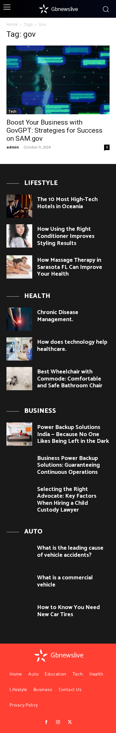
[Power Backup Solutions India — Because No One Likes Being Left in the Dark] (19, 434)
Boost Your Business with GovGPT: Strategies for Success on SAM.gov (54, 130)
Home (12, 24)
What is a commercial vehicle (65, 581)
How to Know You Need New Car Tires (68, 611)
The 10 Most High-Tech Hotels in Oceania (67, 203)
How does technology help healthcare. (72, 345)
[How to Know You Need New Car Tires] (19, 614)
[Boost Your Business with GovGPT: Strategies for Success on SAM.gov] (58, 80)
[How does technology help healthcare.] (19, 349)
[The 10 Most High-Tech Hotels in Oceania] (19, 206)
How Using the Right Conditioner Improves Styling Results (65, 236)
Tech (12, 111)
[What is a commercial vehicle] (19, 584)
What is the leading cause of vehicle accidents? (70, 551)
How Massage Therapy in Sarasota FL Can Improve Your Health (69, 267)
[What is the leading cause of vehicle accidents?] (19, 554)
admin (12, 147)
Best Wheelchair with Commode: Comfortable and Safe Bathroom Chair (69, 379)
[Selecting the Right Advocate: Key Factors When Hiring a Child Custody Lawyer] (19, 496)
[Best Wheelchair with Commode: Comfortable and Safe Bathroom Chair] (19, 378)
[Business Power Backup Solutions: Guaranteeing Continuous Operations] (19, 465)
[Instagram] (58, 722)
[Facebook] (46, 722)
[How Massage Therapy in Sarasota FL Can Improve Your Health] (19, 267)
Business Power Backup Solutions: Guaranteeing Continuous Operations (68, 465)
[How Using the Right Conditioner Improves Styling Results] (19, 236)
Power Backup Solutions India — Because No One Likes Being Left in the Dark (73, 434)
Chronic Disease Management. (57, 316)
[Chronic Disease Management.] (19, 319)
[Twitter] (69, 722)
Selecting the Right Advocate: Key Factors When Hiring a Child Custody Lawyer (66, 499)
